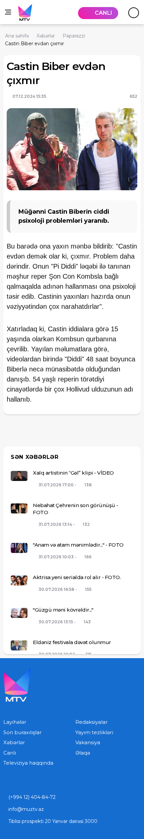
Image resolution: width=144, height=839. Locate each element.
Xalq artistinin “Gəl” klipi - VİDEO (73, 473)
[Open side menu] (8, 12)
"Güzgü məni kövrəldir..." (63, 610)
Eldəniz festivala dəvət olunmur (72, 642)
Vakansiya (87, 742)
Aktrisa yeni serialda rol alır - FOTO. (77, 577)
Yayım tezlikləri (94, 732)
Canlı (9, 753)
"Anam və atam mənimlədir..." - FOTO (78, 545)
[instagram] (19, 781)
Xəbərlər (14, 742)
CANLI (103, 13)
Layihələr (14, 722)
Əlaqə (82, 753)
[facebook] (33, 781)
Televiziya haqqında (28, 763)
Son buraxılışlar (22, 732)
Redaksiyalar (91, 722)
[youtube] (5, 781)
